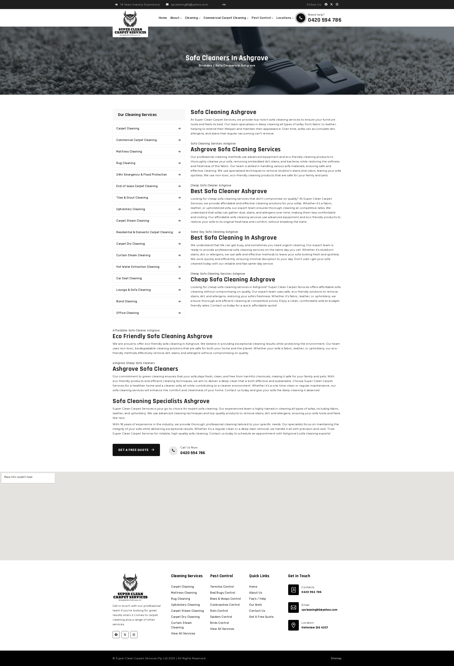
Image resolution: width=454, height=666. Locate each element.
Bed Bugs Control (222, 592)
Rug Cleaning (125, 163)
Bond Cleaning (126, 301)
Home (163, 18)
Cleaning (192, 18)
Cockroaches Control (225, 604)
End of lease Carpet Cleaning (137, 186)
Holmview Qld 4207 (314, 627)
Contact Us (257, 610)
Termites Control (222, 586)
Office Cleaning (127, 313)
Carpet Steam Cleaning (132, 220)
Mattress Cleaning (129, 151)
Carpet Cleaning (127, 128)
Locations (284, 18)
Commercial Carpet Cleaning (225, 18)
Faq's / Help (257, 598)
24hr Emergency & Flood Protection (141, 174)
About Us (255, 592)
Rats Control (219, 610)
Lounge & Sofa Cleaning (133, 290)
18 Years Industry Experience (140, 4)
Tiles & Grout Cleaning (132, 197)
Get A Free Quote (134, 450)
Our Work (255, 604)
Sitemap (336, 658)
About (175, 18)
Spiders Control (221, 616)
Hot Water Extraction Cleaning (138, 266)
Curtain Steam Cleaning (133, 255)
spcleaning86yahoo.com (319, 610)
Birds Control (219, 623)
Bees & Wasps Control (225, 598)
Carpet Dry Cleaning (130, 243)
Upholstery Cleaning (130, 209)
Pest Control (262, 18)
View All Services (183, 633)
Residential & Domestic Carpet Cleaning (144, 232)
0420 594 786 (324, 20)
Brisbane (205, 65)
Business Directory (220, 658)
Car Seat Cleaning (129, 278)
